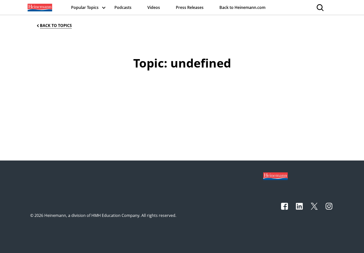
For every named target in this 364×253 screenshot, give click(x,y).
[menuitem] (39, 7)
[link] (39, 7)
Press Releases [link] (190, 7)
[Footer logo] (275, 176)
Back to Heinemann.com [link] (242, 7)
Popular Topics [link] (85, 7)
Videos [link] (153, 7)
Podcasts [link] (122, 7)
